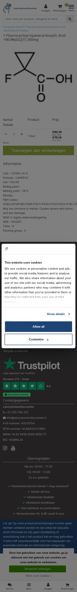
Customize (36, 339)
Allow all (38, 326)
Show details (56, 314)
